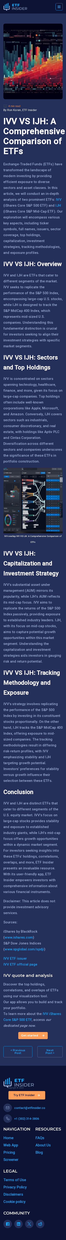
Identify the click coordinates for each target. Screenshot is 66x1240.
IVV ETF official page (20, 964)
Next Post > (50, 1052)
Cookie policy (14, 1202)
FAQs (39, 1138)
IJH (58, 205)
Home (8, 1138)
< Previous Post (17, 1052)
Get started (29, 1035)
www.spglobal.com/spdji (24, 949)
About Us (43, 1145)
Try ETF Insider (24, 1095)
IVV (58, 200)
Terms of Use (14, 1180)
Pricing (9, 1152)
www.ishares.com (19, 937)
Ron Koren (14, 110)
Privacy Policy (15, 1187)
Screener (10, 1160)
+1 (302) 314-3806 (26, 1118)
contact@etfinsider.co (29, 1108)
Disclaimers (13, 1194)
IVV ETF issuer (15, 958)
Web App (10, 1145)
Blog (39, 1152)
